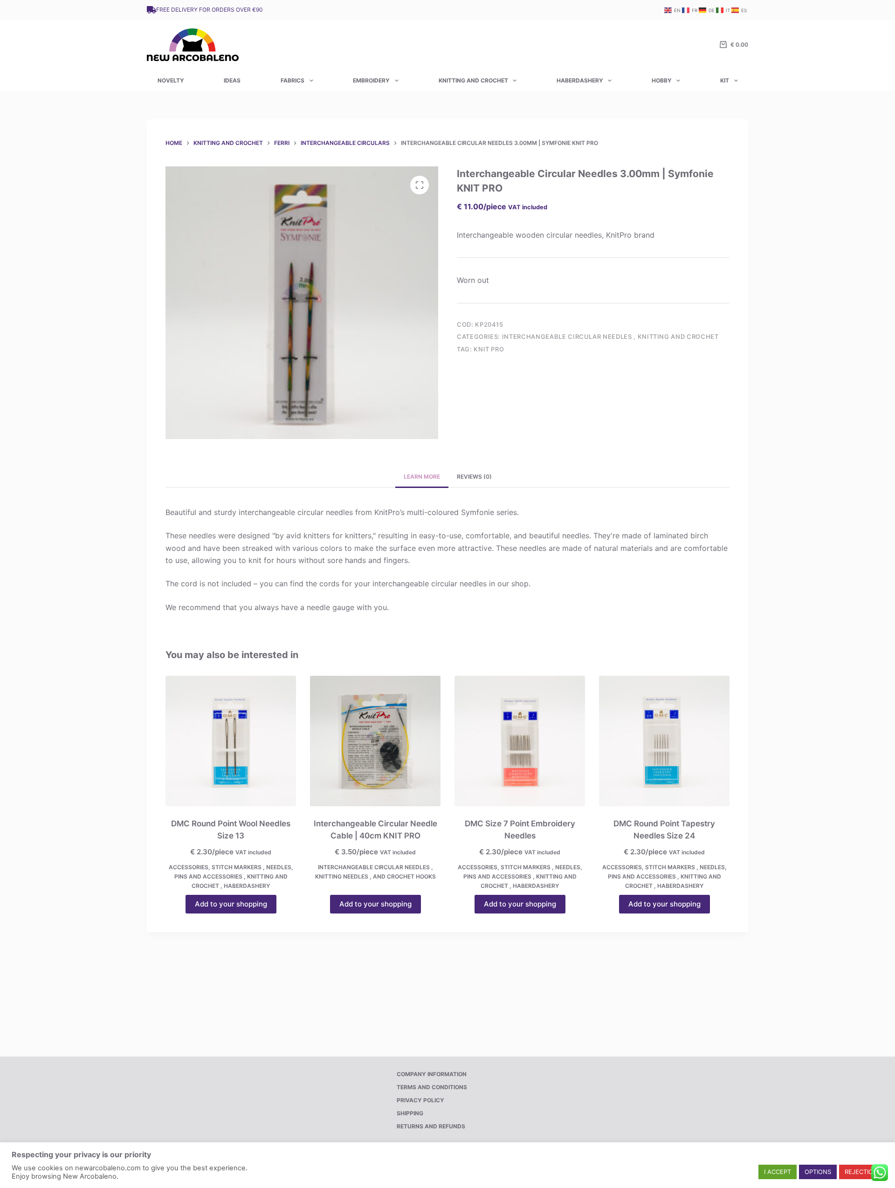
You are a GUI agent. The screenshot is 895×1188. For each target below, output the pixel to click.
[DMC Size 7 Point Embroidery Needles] (519, 741)
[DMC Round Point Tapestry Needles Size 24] (664, 741)
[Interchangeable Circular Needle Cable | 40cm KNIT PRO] (375, 741)
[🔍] (419, 185)
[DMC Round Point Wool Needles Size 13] (230, 741)
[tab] (421, 477)
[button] (777, 1172)
